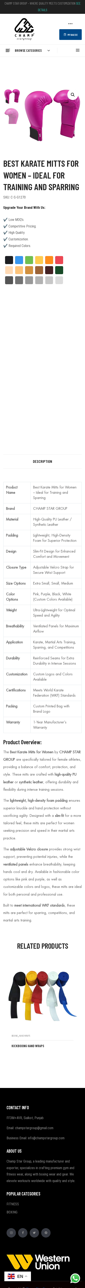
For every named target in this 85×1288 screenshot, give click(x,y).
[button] (72, 94)
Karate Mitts (40, 64)
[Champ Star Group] (24, 28)
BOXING (21, 64)
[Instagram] (11, 1233)
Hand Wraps (24, 1035)
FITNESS (13, 1204)
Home (7, 64)
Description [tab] (42, 461)
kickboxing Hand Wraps (28, 1046)
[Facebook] (22, 1233)
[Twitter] (34, 1233)
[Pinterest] (46, 1233)
